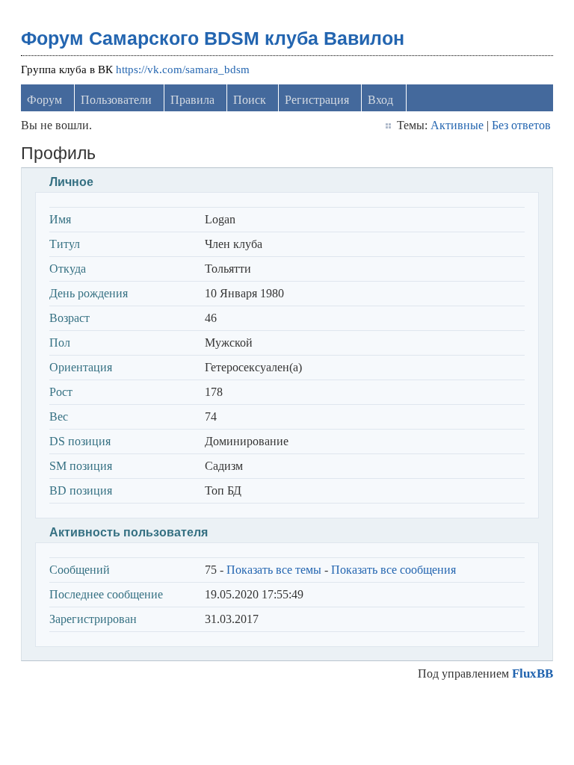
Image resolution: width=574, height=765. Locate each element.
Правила (192, 99)
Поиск (249, 99)
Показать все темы (273, 569)
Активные (457, 125)
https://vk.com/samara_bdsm (183, 69)
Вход (380, 99)
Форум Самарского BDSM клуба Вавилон (212, 38)
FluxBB (532, 673)
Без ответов (521, 125)
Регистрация (317, 99)
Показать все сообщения (393, 569)
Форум (44, 99)
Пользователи (116, 99)
